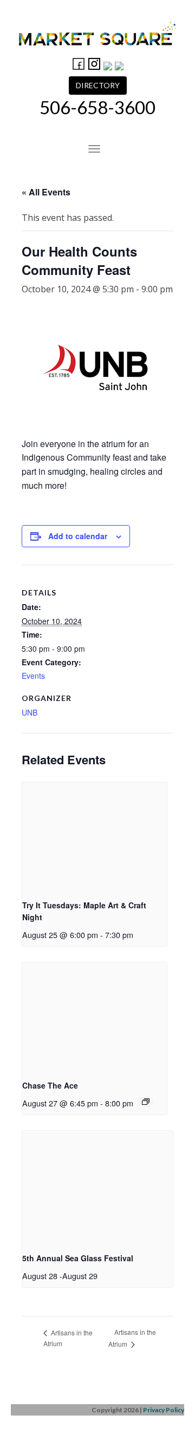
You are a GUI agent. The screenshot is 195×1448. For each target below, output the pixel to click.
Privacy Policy (163, 1410)
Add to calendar (77, 535)
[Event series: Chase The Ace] (146, 1101)
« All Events (46, 192)
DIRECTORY (98, 85)
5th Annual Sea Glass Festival (77, 1258)
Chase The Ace (50, 1085)
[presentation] (94, 836)
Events (33, 675)
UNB (29, 712)
